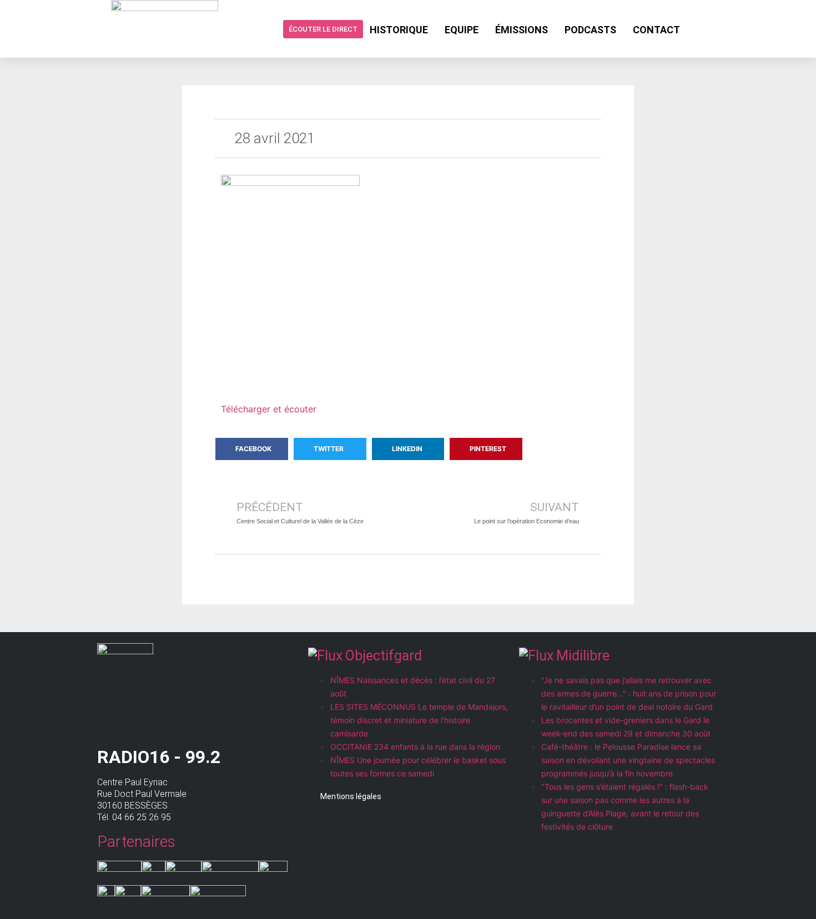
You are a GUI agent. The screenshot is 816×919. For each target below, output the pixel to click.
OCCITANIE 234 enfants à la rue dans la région (415, 746)
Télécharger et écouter (268, 409)
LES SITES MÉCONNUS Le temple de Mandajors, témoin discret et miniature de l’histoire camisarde (419, 720)
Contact (656, 30)
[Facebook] (697, 28)
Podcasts (590, 30)
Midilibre (583, 656)
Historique (399, 30)
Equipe (461, 30)
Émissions (521, 30)
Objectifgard (383, 656)
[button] (251, 449)
